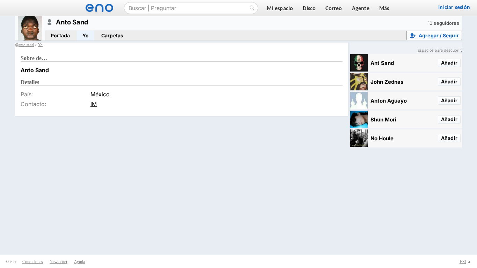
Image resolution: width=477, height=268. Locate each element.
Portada (60, 35)
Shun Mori (383, 119)
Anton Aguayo (388, 100)
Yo (85, 35)
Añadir (449, 63)
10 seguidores (443, 23)
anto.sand (26, 45)
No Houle (382, 138)
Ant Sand (382, 63)
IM (93, 103)
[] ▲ (464, 261)
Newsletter (58, 261)
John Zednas (386, 82)
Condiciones (32, 261)
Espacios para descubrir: (440, 50)
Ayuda (79, 261)
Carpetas (112, 35)
